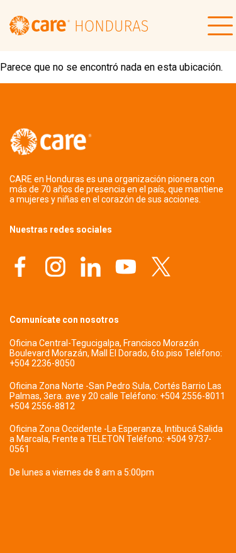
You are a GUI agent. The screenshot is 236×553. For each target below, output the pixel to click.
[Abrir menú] (217, 25)
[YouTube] (126, 268)
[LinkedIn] (90, 268)
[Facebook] (20, 268)
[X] (161, 268)
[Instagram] (55, 268)
